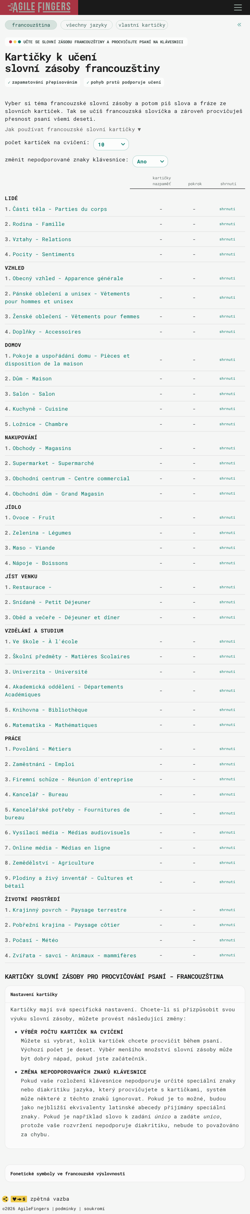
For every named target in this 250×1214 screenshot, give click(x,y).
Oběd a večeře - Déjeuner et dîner (62, 617)
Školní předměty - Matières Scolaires (67, 656)
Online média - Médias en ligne (57, 847)
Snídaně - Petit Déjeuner (47, 601)
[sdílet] (5, 1199)
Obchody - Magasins (38, 447)
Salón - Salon (30, 393)
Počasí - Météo (31, 939)
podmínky (65, 1208)
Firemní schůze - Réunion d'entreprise (69, 779)
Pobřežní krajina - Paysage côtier (62, 924)
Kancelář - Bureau (36, 794)
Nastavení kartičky (33, 994)
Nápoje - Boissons (36, 562)
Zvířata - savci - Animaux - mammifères (70, 955)
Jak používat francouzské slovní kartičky (73, 129)
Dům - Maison (28, 378)
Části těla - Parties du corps (56, 208)
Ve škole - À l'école (41, 641)
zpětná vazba (49, 1198)
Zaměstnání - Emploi (39, 763)
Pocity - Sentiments (39, 254)
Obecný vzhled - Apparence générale (64, 278)
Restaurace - (28, 586)
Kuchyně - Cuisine (36, 408)
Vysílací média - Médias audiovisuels (67, 832)
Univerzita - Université (46, 671)
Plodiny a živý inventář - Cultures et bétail (69, 881)
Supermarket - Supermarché (49, 462)
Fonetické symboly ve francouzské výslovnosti (67, 1173)
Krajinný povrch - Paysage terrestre (65, 909)
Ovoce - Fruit (30, 517)
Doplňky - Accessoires (43, 331)
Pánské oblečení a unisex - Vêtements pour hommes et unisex (67, 297)
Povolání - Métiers (38, 748)
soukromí (94, 1208)
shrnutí (227, 208)
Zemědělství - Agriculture (49, 862)
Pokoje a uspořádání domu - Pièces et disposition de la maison (67, 359)
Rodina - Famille (34, 223)
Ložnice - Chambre (36, 423)
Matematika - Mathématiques (51, 724)
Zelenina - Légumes (38, 532)
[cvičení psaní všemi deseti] (39, 7)
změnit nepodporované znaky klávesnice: (67, 159)
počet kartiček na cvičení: (47, 142)
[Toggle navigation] (238, 7)
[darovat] (19, 1199)
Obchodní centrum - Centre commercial (67, 478)
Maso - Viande (30, 547)
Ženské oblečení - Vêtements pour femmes (72, 316)
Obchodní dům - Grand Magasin (54, 493)
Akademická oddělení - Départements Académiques (64, 690)
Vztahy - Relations (38, 239)
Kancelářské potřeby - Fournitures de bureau (67, 813)
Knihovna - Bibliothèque (46, 709)
